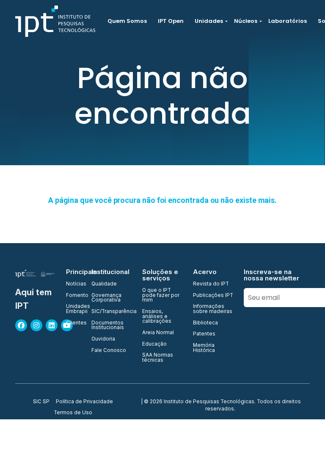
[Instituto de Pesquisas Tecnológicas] (55, 21)
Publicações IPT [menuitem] (213, 295)
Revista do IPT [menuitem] (211, 284)
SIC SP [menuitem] (41, 402)
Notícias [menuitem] (73, 284)
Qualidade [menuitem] (104, 284)
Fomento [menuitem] (73, 295)
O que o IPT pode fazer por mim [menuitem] (160, 295)
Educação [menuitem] (154, 344)
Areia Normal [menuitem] (158, 332)
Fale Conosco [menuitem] (108, 350)
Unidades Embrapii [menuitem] (73, 309)
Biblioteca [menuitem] (205, 323)
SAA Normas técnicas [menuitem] (157, 358)
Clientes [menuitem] (73, 323)
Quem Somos (127, 21)
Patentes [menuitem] (204, 334)
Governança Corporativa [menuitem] (106, 298)
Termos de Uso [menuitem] (73, 413)
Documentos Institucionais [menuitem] (107, 325)
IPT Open (171, 21)
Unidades (209, 21)
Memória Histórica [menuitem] (204, 348)
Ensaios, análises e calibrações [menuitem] (156, 316)
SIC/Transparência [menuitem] (111, 311)
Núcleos (245, 21)
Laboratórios (287, 21)
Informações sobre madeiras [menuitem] (212, 309)
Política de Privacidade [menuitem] (84, 402)
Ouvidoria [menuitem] (103, 339)
